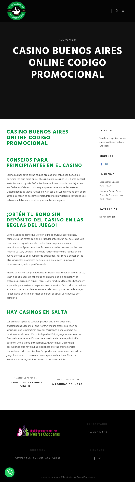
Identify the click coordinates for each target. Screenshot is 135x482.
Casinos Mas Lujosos (109, 182)
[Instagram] (106, 164)
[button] (9, 472)
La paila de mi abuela (50, 477)
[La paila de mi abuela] (16, 11)
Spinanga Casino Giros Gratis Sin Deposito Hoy (111, 193)
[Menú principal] (123, 11)
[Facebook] (101, 164)
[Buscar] (117, 11)
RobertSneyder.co (86, 477)
